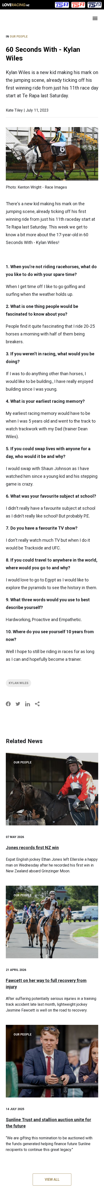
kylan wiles (18, 683)
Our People (19, 36)
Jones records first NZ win (32, 847)
